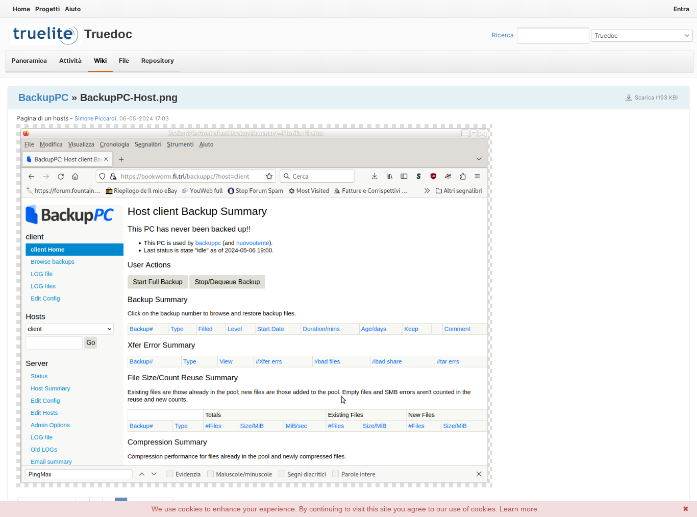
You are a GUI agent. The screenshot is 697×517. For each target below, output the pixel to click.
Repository (157, 60)
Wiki (100, 60)
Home (21, 9)
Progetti (47, 9)
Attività (70, 60)
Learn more (518, 509)
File (124, 60)
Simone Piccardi (95, 118)
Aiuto (73, 9)
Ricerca (503, 35)
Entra (681, 9)
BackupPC (43, 97)
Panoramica (29, 60)
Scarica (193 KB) (656, 97)
